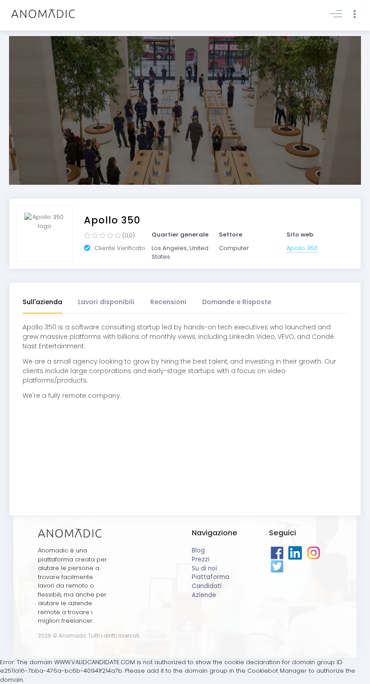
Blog (198, 550)
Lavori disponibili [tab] (106, 301)
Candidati (207, 586)
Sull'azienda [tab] (42, 301)
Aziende (204, 595)
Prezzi (200, 559)
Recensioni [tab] (168, 301)
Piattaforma (210, 577)
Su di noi (204, 568)
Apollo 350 (302, 248)
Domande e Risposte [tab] (236, 301)
